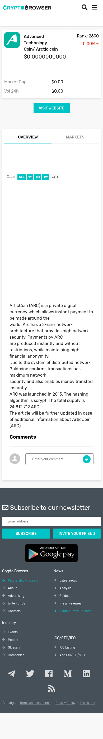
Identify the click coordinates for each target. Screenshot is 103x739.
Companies (15, 655)
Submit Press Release (75, 611)
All (22, 177)
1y (30, 177)
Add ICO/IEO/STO (72, 655)
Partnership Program (22, 580)
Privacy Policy (65, 703)
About (12, 588)
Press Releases (70, 603)
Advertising (15, 596)
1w (46, 177)
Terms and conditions (35, 703)
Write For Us (16, 603)
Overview (28, 137)
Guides (64, 596)
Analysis (65, 588)
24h (55, 177)
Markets (75, 137)
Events (12, 632)
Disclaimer (87, 703)
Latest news (68, 580)
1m (38, 177)
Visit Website (51, 108)
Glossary (13, 647)
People (12, 640)
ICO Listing (67, 647)
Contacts (14, 611)
